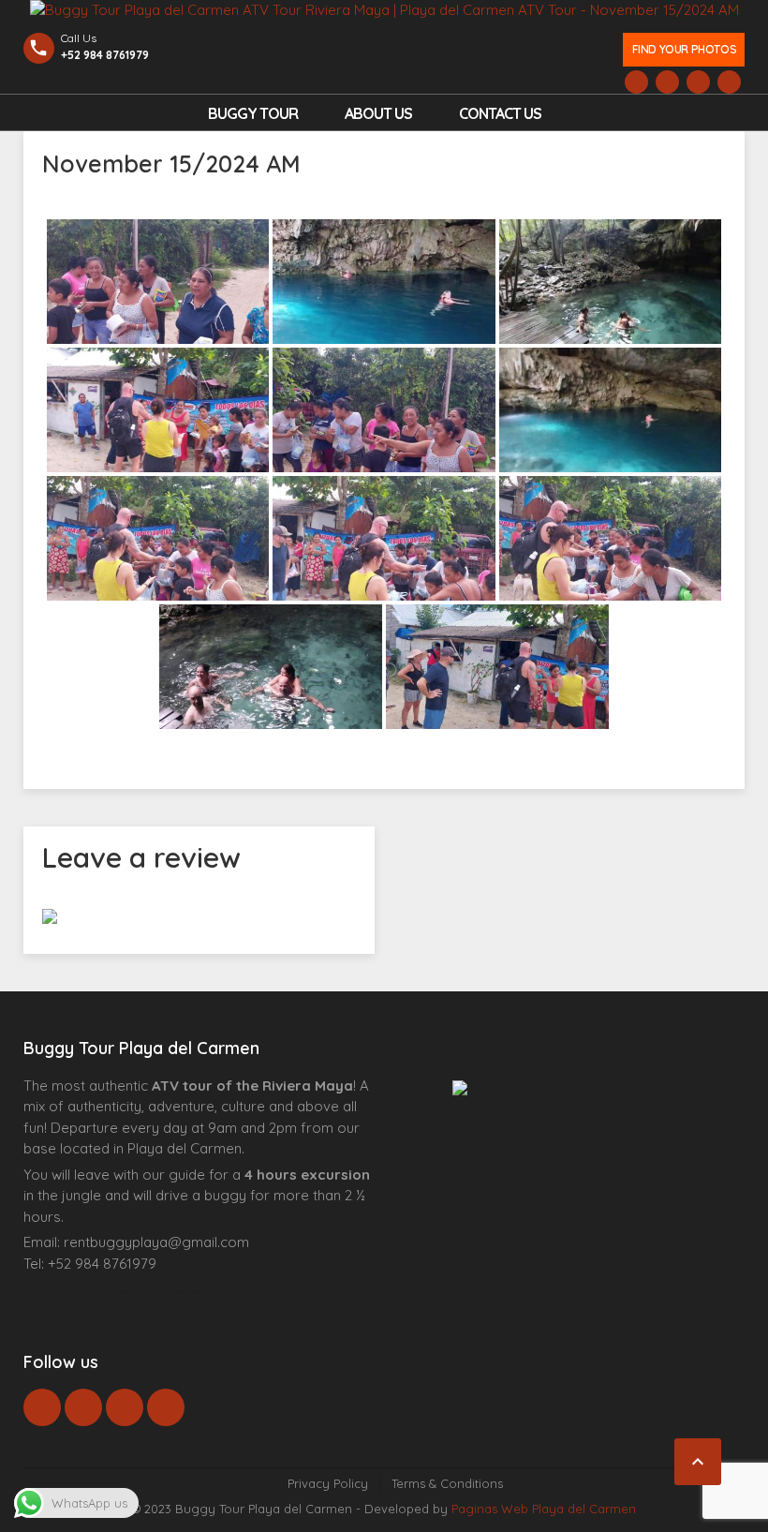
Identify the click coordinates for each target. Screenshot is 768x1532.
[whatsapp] (83, 1407)
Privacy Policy (328, 1483)
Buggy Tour (253, 113)
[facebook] (42, 1407)
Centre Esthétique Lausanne (128, 1292)
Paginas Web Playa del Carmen (543, 1508)
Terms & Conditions (447, 1483)
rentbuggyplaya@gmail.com (156, 1242)
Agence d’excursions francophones (61, 1292)
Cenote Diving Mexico (181, 1292)
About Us (378, 113)
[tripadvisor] (166, 1407)
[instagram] (124, 1407)
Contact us (500, 113)
